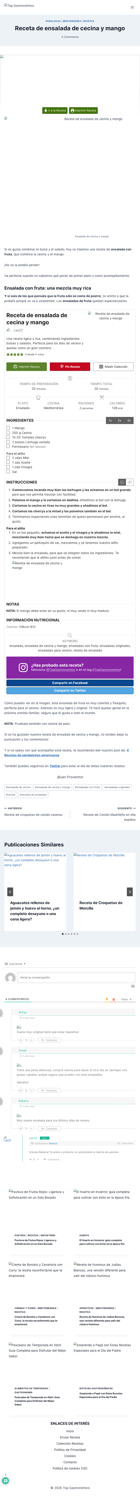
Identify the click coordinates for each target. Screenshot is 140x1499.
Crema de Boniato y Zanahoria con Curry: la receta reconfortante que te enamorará (36, 1320)
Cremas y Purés (25, 1308)
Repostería (48, 1235)
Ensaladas (53, 21)
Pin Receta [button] (72, 366)
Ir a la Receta (57, 110)
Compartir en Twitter (70, 690)
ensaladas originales (117, 787)
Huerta (84, 1235)
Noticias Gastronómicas (96, 1388)
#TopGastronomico (106, 670)
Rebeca (53, 1143)
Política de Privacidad (70, 1450)
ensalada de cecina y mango (52, 787)
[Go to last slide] (10, 891)
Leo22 (33, 1138)
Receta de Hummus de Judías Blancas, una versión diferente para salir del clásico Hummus (102, 1320)
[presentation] (35, 873)
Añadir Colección (115, 366)
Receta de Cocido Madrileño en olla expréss (109, 814)
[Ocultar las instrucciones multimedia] (129, 482)
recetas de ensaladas (33, 794)
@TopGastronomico (60, 670)
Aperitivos (86, 1308)
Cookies (70, 1456)
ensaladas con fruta (87, 787)
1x (110, 420)
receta (10, 794)
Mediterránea (72, 21)
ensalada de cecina (18, 787)
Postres (20, 1235)
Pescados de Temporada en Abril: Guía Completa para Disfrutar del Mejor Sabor (37, 1401)
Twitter (55, 766)
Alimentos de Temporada (31, 1388)
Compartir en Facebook (70, 683)
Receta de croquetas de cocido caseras (33, 812)
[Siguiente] (130, 891)
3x (129, 420)
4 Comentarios (70, 36)
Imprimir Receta (85, 110)
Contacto (70, 1462)
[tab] (63, 934)
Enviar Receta (70, 1437)
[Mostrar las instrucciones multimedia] (122, 482)
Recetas (88, 21)
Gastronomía (24, 1392)
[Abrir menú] (132, 7)
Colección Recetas (70, 1443)
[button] (8, 354)
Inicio (70, 1431)
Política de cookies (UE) (70, 1468)
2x (119, 420)
